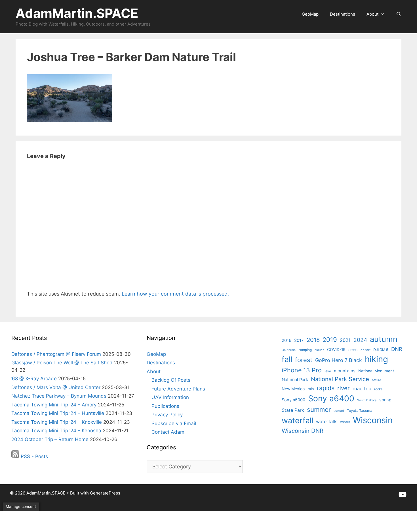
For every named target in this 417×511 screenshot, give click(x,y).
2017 (299, 340)
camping (305, 350)
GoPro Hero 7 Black (338, 360)
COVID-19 (336, 349)
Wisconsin (373, 420)
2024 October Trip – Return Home (50, 439)
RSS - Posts (33, 456)
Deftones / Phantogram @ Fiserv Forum (56, 354)
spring (385, 399)
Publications (165, 406)
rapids (325, 388)
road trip (362, 388)
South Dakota (366, 400)
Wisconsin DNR (302, 430)
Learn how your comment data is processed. (175, 294)
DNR (396, 349)
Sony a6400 (331, 398)
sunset (339, 411)
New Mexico (293, 388)
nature (376, 380)
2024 (360, 339)
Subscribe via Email (173, 423)
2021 (345, 340)
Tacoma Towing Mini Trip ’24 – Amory (53, 405)
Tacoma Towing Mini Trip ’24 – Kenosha (56, 430)
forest (303, 359)
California (289, 350)
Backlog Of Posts (170, 380)
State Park (293, 410)
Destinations (342, 14)
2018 (313, 339)
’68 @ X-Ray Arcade (34, 378)
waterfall (297, 420)
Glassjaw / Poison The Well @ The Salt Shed (62, 362)
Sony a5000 (293, 399)
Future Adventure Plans (178, 389)
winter (345, 422)
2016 (286, 340)
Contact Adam (167, 432)
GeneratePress (105, 493)
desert (365, 350)
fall (287, 359)
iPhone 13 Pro (302, 370)
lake (328, 371)
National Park (295, 379)
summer (319, 409)
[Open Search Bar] (398, 14)
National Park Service (340, 379)
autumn (383, 339)
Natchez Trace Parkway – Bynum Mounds (58, 396)
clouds (319, 350)
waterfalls (326, 421)
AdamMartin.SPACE (77, 13)
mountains (344, 370)
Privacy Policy (167, 414)
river (343, 388)
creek (353, 350)
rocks (378, 389)
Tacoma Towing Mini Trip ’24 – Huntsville (57, 413)
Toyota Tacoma (359, 410)
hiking (376, 359)
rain (311, 389)
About (372, 14)
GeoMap (310, 14)
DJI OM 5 (380, 350)
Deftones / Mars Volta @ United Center (55, 387)
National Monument (376, 371)
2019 (330, 339)
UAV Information (170, 397)
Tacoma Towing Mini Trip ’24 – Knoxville (56, 422)
